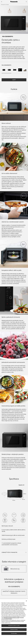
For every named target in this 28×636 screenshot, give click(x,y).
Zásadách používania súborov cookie (11, 617)
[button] (4, 70)
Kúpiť (14, 80)
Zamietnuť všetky (14, 629)
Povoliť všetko (14, 633)
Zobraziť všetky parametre (9, 552)
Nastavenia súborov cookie (14, 625)
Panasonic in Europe (5, 4)
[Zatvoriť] (26, 600)
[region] (14, 617)
